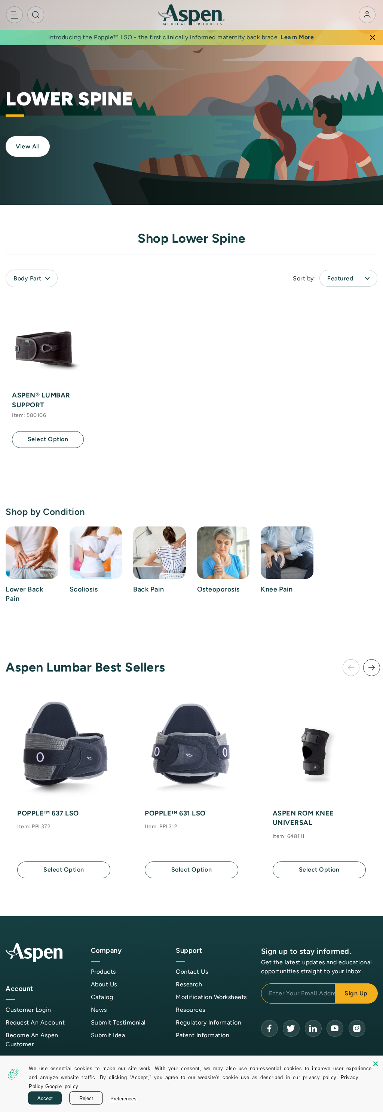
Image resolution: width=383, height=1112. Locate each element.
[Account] (367, 14)
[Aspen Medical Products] (191, 14)
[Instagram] (357, 1028)
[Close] (372, 37)
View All (28, 146)
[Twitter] (291, 1028)
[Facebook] (269, 1028)
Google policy (62, 1086)
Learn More (297, 37)
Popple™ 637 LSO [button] (48, 813)
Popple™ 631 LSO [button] (175, 813)
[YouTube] (313, 1028)
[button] (14, 14)
